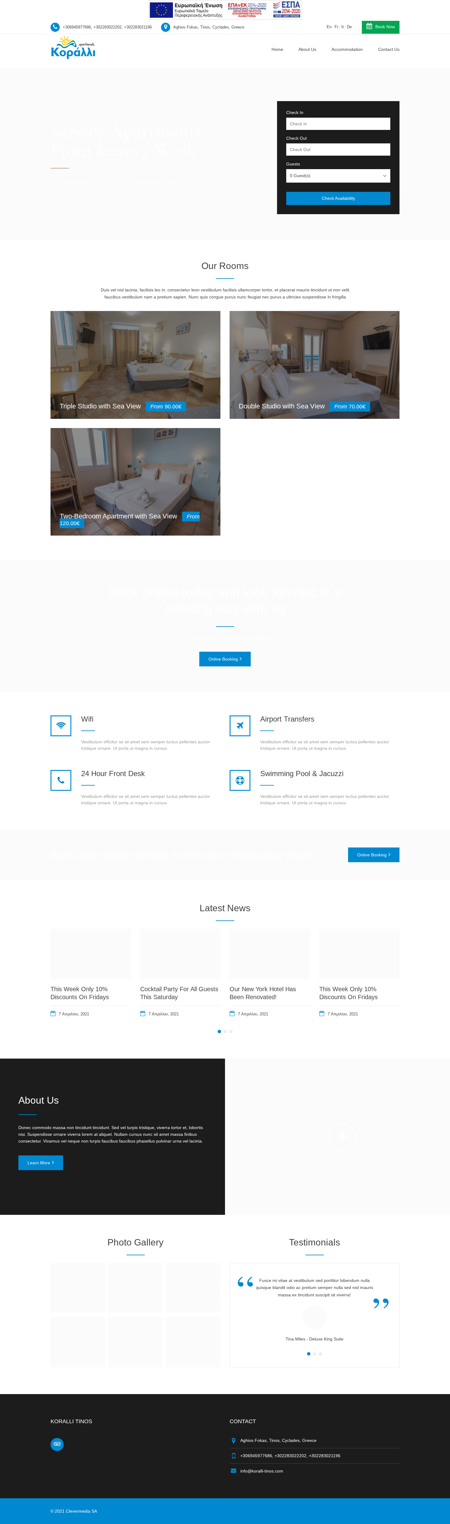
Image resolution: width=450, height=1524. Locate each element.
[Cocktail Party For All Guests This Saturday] (180, 954)
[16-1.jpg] (135, 1311)
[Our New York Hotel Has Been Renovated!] (270, 954)
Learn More (39, 1162)
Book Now (385, 26)
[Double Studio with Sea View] (314, 365)
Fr (336, 27)
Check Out (296, 138)
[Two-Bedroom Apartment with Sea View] (135, 482)
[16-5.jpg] (193, 1365)
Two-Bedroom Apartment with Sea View (118, 516)
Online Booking (223, 659)
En (329, 27)
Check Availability (338, 198)
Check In (294, 112)
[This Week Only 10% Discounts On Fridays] (91, 954)
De (349, 27)
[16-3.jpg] (78, 1365)
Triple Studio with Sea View (100, 406)
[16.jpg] (78, 1311)
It (342, 27)
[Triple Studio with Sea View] (135, 365)
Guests (293, 164)
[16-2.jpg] (193, 1311)
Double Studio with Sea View (282, 406)
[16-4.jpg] (135, 1365)
